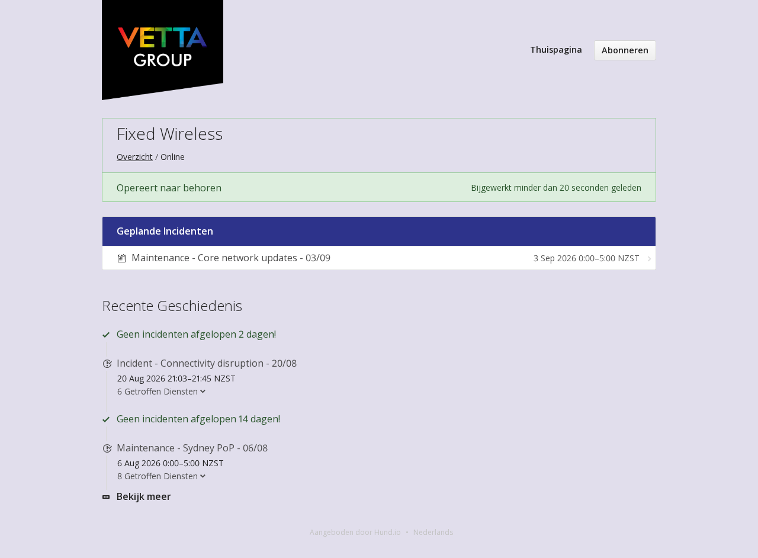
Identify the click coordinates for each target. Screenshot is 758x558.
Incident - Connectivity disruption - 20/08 (207, 363)
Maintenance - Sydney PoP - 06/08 (192, 447)
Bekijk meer (144, 496)
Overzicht (135, 156)
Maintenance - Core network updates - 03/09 (230, 257)
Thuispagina (556, 49)
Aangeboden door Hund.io (355, 532)
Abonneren (625, 50)
